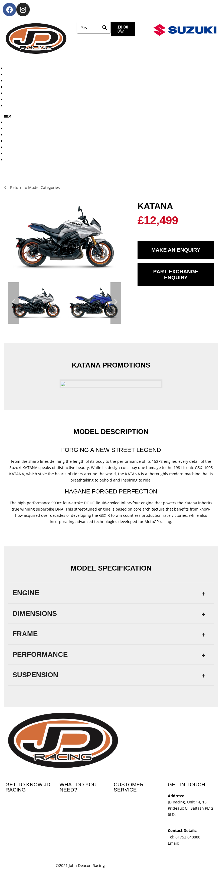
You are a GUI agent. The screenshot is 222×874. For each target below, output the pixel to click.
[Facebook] (9, 9)
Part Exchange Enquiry (175, 274)
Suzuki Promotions (22, 87)
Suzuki (11, 74)
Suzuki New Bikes (21, 80)
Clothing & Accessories (26, 99)
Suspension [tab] (35, 675)
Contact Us (15, 105)
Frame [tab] (25, 634)
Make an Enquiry (175, 250)
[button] (113, 116)
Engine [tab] (25, 593)
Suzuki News (16, 93)
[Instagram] (23, 9)
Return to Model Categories (34, 187)
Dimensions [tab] (34, 613)
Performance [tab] (40, 654)
